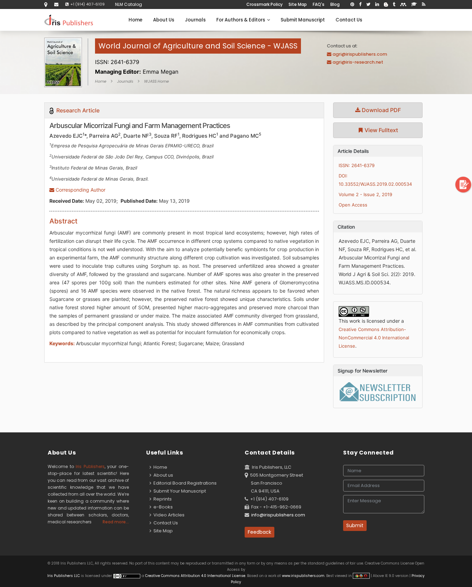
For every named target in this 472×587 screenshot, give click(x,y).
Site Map (298, 4)
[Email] (56, 4)
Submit (355, 525)
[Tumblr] (394, 4)
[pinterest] (352, 4)
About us (162, 475)
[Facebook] (360, 4)
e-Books (162, 507)
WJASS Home (156, 81)
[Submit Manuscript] (463, 184)
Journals (195, 20)
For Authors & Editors (241, 20)
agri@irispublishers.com (359, 54)
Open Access (353, 205)
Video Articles (168, 515)
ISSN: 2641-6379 (357, 165)
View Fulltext (380, 130)
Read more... (116, 522)
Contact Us (349, 20)
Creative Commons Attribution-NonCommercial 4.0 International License (374, 338)
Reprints (161, 499)
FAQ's (318, 4)
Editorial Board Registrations (184, 483)
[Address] (45, 4)
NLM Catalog (128, 4)
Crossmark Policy (264, 4)
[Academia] (414, 4)
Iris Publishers (90, 466)
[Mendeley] (403, 4)
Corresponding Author (79, 190)
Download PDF (380, 110)
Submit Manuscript (303, 20)
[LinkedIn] (377, 4)
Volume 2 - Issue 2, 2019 (365, 194)
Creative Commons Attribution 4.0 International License (195, 575)
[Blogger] (385, 4)
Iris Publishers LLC (64, 575)
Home (135, 20)
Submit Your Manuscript (178, 491)
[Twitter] (368, 4)
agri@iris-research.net (357, 62)
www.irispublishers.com (303, 575)
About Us (163, 20)
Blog (335, 4)
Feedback (259, 532)
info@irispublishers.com (278, 515)
